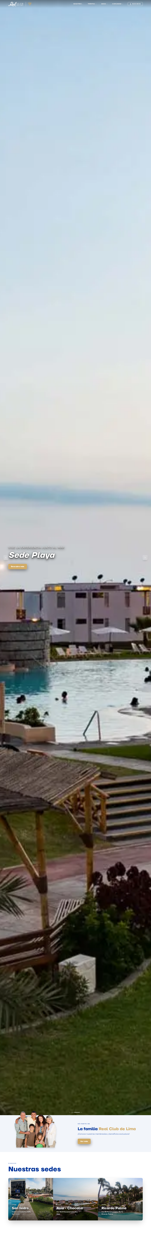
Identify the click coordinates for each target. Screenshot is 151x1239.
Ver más (84, 1141)
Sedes (103, 4)
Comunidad (116, 4)
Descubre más (17, 566)
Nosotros (77, 4)
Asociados (136, 4)
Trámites (91, 4)
